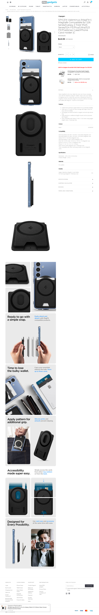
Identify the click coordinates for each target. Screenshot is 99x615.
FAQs (29, 601)
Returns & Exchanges (30, 588)
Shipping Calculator (65, 183)
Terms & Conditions (82, 588)
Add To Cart (76, 59)
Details (60, 90)
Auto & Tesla (20, 597)
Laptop (64, 6)
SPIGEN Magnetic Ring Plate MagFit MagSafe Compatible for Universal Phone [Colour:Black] (78, 72)
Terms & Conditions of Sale (42, 593)
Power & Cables (20, 600)
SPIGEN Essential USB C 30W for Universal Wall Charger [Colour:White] (79, 79)
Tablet (38, 6)
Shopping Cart (8, 590)
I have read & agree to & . (79, 589)
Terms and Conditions (65, 190)
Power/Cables (74, 6)
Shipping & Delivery (30, 592)
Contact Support (32, 585)
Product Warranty (30, 598)
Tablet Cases (20, 587)
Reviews (61, 187)
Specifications (63, 179)
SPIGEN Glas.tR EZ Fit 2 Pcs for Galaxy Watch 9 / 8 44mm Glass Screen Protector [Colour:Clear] (27, 608)
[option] (35, 33)
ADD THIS (77, 74)
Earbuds (57, 6)
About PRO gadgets (42, 586)
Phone (31, 6)
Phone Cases (20, 585)
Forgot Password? (8, 595)
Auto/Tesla (86, 6)
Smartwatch (47, 6)
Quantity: (61, 54)
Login (6, 585)
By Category (22, 6)
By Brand (13, 6)
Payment (30, 595)
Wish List (7, 592)
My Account (8, 587)
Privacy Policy (42, 589)
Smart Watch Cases (20, 590)
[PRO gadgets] (49, 2)
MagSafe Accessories (20, 594)
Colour (60, 44)
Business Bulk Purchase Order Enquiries (9, 600)
